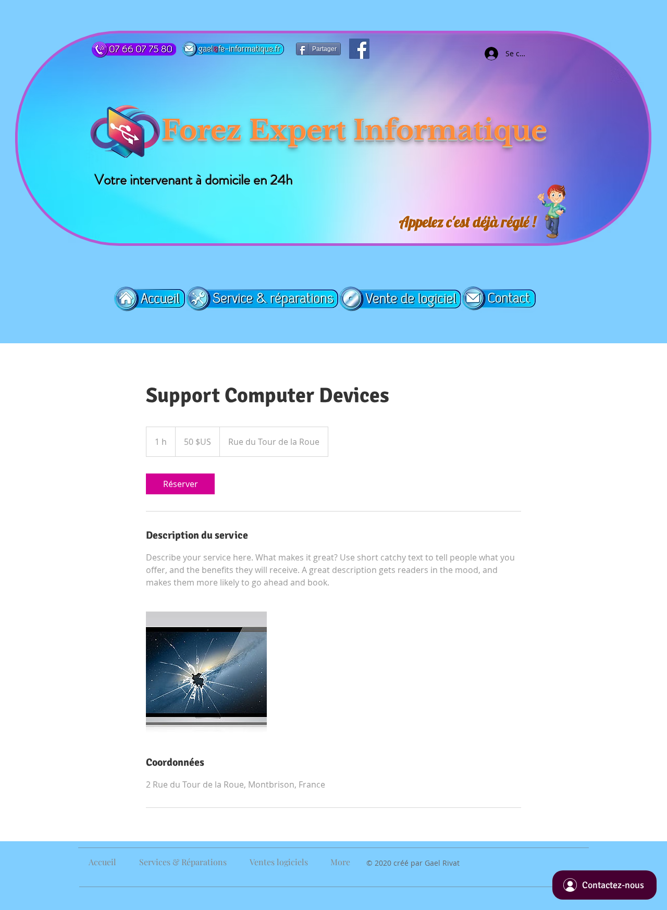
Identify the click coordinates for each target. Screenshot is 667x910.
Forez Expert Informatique (354, 130)
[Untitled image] (206, 672)
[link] (180, 483)
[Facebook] (359, 49)
